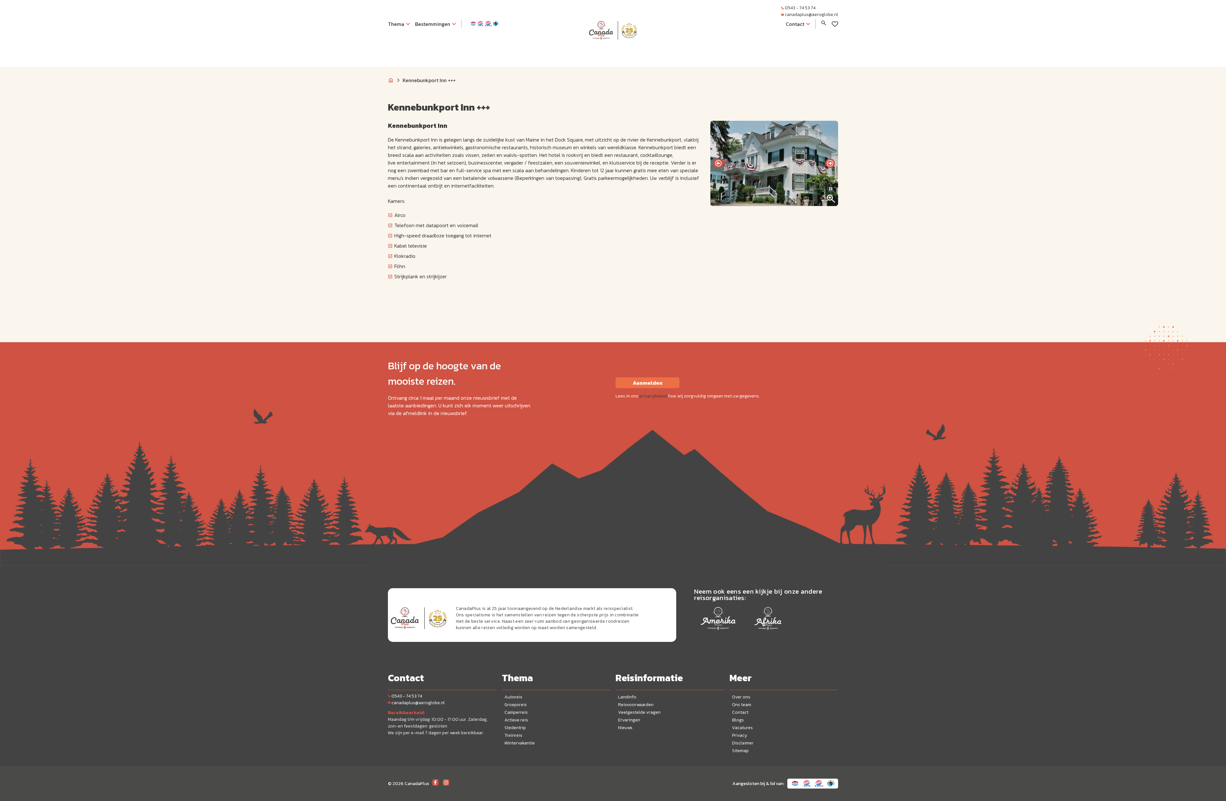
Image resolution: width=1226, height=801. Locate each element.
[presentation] (718, 163)
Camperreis (516, 712)
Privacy (739, 735)
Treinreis (513, 735)
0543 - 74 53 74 (800, 7)
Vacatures (742, 727)
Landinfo (627, 697)
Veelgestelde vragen (639, 712)
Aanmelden (647, 383)
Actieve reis (516, 720)
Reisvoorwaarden (636, 704)
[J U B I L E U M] (613, 52)
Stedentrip (515, 727)
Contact (740, 712)
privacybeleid (653, 396)
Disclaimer (742, 743)
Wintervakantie (519, 743)
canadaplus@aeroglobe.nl (811, 14)
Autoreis (513, 697)
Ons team (741, 704)
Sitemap (740, 750)
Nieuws (625, 727)
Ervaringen (629, 720)
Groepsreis (515, 704)
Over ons (741, 697)
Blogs (738, 720)
